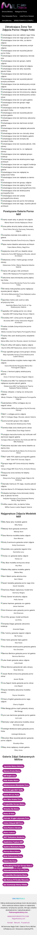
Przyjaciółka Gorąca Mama (14, 804)
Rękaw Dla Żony (9, 861)
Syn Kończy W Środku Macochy (16, 880)
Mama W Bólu (9, 814)
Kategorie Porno (21, 12)
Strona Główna (7, 12)
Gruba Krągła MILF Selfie (13, 790)
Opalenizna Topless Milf (13, 842)
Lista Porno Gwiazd (27, 16)
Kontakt (10, 923)
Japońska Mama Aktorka (13, 766)
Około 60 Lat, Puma (11, 795)
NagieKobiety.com (18, 919)
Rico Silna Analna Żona (12, 799)
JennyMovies (7, 21)
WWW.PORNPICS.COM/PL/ (23, 21)
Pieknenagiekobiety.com (18, 912)
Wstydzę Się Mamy (11, 809)
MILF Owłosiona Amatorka (14, 837)
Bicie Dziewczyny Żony (12, 856)
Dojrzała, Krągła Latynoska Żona (16, 818)
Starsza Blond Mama (11, 851)
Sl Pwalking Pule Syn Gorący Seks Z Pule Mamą (18, 867)
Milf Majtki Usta (9, 776)
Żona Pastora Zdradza (12, 828)
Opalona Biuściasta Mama (13, 847)
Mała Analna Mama (11, 780)
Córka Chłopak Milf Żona (13, 823)
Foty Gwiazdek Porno (9, 16)
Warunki (17, 923)
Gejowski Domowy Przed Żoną (15, 870)
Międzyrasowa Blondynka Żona (16, 785)
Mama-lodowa (9, 832)
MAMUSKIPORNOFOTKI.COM (18, 916)
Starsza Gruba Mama (11, 771)
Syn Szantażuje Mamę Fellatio (15, 885)
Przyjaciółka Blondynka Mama (15, 875)
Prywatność (25, 923)
